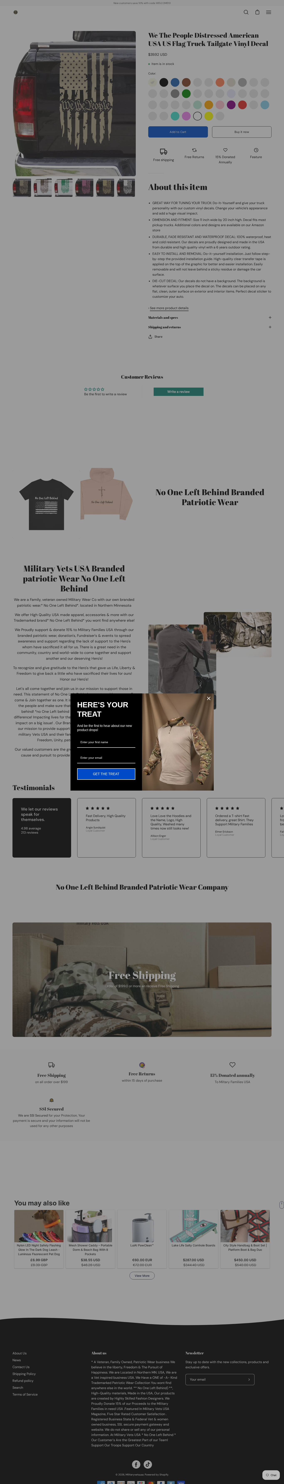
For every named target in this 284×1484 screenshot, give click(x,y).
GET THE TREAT (106, 774)
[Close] (209, 698)
